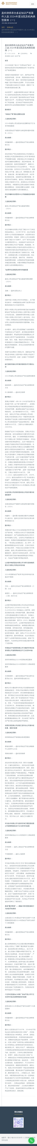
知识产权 (17, 56)
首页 (3, 27)
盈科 (12, 56)
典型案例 (7, 56)
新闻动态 (10, 27)
